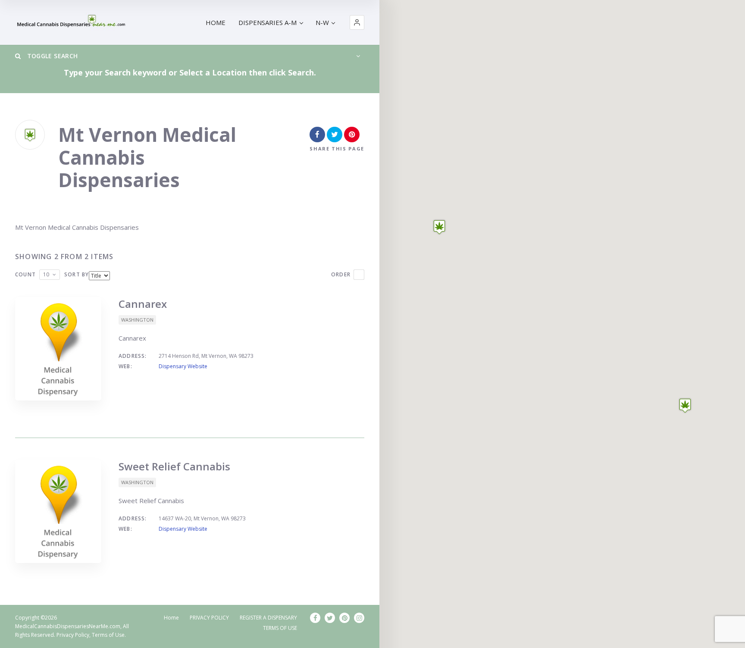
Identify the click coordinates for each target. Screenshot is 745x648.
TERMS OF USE (280, 628)
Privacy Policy (72, 635)
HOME (215, 22)
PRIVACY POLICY (209, 617)
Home (171, 617)
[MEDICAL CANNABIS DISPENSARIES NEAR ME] (72, 22)
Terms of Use (108, 635)
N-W (322, 22)
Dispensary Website (183, 366)
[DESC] (359, 274)
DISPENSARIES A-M (267, 22)
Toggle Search (51, 56)
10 (46, 274)
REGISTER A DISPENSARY (268, 617)
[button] (357, 22)
